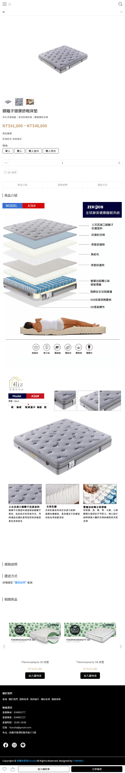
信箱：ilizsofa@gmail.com (16, 727)
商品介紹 (22, 184)
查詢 (4, 699)
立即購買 (97, 769)
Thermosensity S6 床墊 (90, 662)
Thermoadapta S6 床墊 (35, 662)
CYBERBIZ (78, 760)
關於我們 (13, 699)
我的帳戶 (34, 699)
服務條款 (56, 699)
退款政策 (23, 699)
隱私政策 (45, 699)
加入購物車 (44, 769)
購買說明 (20, 582)
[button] (121, 646)
